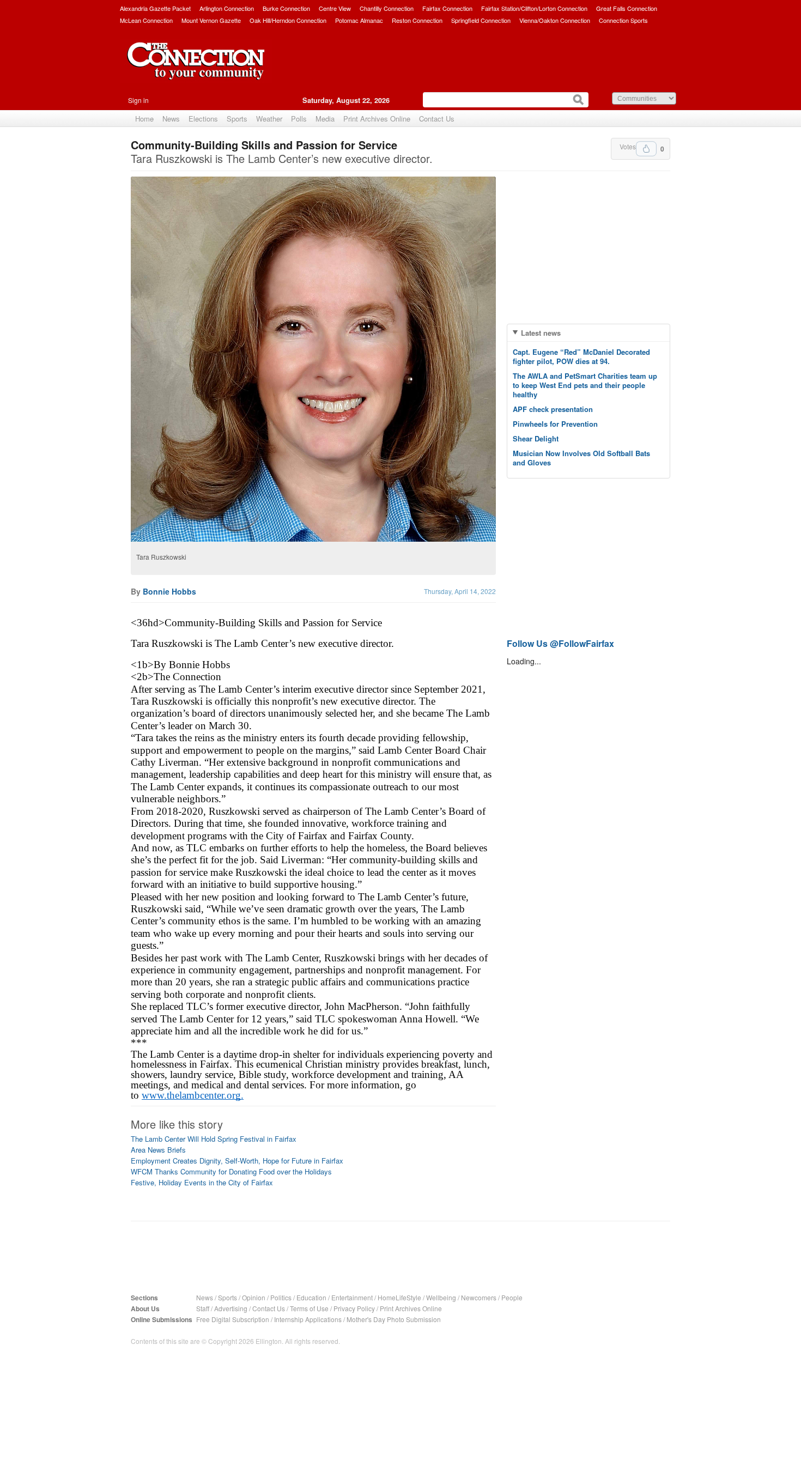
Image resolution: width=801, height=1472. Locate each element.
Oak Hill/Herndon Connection (288, 20)
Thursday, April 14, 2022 (460, 591)
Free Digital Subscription (232, 1319)
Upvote (646, 148)
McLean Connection (146, 20)
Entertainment (352, 1297)
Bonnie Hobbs (169, 591)
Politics (281, 1297)
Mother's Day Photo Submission (394, 1319)
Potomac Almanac (359, 20)
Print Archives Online (376, 118)
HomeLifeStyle (399, 1297)
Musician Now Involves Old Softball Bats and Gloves (581, 458)
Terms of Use (309, 1308)
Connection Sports (623, 20)
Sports (237, 118)
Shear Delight (536, 438)
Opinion (253, 1297)
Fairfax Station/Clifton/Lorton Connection (534, 8)
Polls (299, 118)
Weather (269, 118)
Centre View (335, 8)
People (512, 1297)
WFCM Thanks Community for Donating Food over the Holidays (231, 1171)
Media (325, 118)
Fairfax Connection (447, 8)
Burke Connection (286, 8)
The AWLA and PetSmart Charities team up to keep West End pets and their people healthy (585, 385)
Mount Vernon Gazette (211, 20)
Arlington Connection (226, 8)
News (171, 118)
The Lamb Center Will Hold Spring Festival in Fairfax (213, 1139)
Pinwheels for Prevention (555, 424)
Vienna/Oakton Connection (554, 20)
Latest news (541, 333)
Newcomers (478, 1297)
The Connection (196, 69)
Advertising (230, 1308)
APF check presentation (553, 409)
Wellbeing (441, 1297)
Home (144, 118)
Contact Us (436, 118)
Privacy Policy (354, 1308)
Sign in (138, 100)
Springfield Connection (481, 20)
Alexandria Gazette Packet (155, 8)
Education (311, 1297)
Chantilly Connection (387, 8)
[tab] (588, 332)
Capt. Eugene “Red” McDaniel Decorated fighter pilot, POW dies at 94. (581, 356)
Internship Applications (308, 1319)
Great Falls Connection (626, 8)
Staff (202, 1308)
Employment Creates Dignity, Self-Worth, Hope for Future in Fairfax (237, 1160)
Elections (203, 118)
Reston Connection (417, 20)
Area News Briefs (158, 1149)
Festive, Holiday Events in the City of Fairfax (202, 1182)
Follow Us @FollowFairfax (560, 643)
